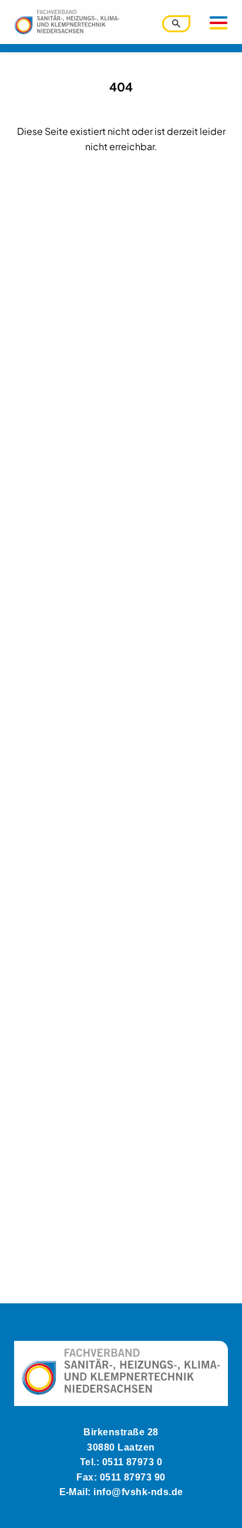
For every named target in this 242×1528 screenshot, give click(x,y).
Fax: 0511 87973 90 (121, 1477)
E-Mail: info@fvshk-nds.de (121, 1492)
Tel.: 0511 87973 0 (121, 1462)
